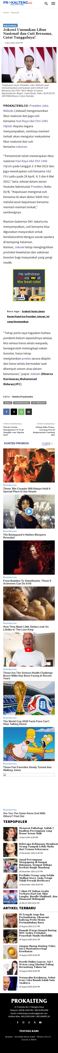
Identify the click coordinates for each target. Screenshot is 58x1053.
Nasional (15, 12)
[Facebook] (6, 412)
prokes (26, 358)
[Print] (28, 412)
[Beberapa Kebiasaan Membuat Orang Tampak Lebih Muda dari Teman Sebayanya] (10, 850)
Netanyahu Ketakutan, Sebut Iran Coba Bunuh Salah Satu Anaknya (37, 980)
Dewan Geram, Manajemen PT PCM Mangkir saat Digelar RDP (13, 431)
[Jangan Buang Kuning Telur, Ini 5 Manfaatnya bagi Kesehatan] (10, 952)
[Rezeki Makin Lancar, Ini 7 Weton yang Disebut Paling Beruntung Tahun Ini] (10, 968)
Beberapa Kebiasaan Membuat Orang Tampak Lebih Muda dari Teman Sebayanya (38, 847)
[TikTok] (29, 1023)
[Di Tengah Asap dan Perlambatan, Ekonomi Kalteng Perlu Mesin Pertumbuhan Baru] (10, 920)
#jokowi (8, 403)
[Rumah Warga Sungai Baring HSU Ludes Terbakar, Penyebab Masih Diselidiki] (10, 936)
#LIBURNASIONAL (21, 403)
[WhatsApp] (21, 412)
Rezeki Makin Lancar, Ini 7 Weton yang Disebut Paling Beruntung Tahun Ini (36, 964)
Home (6, 12)
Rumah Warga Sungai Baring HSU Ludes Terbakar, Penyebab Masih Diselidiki (38, 933)
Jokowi (19, 247)
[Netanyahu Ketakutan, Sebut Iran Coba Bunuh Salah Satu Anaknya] (10, 984)
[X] (14, 412)
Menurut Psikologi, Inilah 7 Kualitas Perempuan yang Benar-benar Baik (36, 831)
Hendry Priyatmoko (22, 396)
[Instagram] (23, 1023)
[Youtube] (40, 1023)
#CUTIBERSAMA (38, 403)
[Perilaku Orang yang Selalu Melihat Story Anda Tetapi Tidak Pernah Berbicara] (10, 881)
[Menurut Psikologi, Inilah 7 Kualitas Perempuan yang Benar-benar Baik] (10, 834)
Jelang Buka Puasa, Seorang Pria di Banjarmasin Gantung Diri (44, 431)
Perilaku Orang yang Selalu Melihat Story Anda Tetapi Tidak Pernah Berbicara (36, 878)
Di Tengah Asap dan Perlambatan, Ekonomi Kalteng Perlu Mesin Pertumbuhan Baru (34, 918)
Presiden (37, 187)
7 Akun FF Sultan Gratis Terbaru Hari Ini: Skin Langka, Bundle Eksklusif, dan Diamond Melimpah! (38, 895)
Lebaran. (22, 147)
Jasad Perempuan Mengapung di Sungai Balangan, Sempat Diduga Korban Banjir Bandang (35, 863)
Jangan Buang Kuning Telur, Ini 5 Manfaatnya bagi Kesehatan (37, 949)
